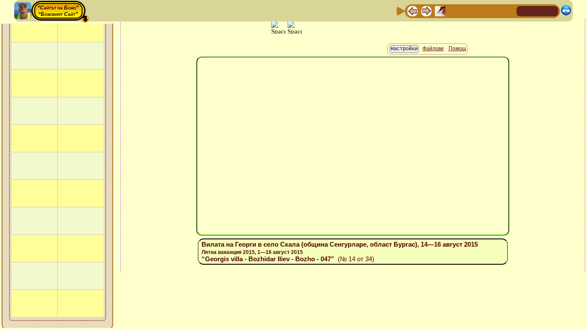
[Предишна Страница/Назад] (412, 10)
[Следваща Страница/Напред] (426, 10)
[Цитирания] (454, 10)
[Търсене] (509, 10)
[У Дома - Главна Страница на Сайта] (524, 10)
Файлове (433, 75)
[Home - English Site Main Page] (551, 10)
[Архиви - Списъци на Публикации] (440, 10)
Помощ (457, 75)
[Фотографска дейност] (481, 10)
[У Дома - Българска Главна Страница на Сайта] (537, 10)
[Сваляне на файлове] (495, 10)
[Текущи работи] (467, 10)
